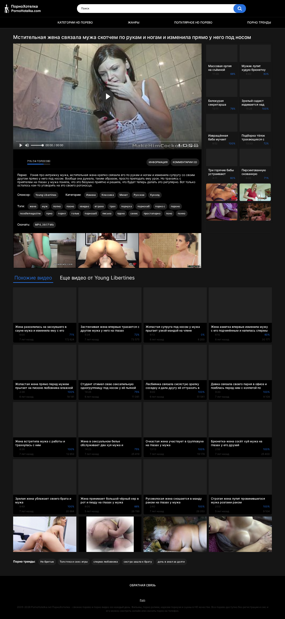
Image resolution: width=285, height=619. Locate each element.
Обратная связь (143, 585)
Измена (91, 194)
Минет (124, 194)
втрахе (99, 206)
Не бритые (47, 561)
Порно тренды (259, 22)
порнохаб (143, 206)
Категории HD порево (75, 22)
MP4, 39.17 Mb (44, 224)
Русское (139, 194)
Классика (108, 194)
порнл (62, 213)
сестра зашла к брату (138, 561)
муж (45, 206)
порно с (160, 206)
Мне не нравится (23, 162)
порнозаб (91, 213)
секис (134, 213)
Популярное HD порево (193, 22)
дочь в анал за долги (171, 561)
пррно (121, 213)
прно (49, 213)
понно (181, 213)
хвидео (84, 206)
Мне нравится (17, 162)
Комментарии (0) (185, 162)
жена (33, 206)
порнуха (126, 206)
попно (57, 206)
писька (107, 213)
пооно (70, 206)
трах (113, 206)
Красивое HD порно (18, 22)
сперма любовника (105, 561)
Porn (142, 600)
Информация (158, 162)
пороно (175, 206)
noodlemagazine (30, 213)
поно (169, 213)
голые (75, 213)
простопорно (152, 213)
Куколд (155, 194)
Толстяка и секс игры (74, 561)
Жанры (133, 22)
